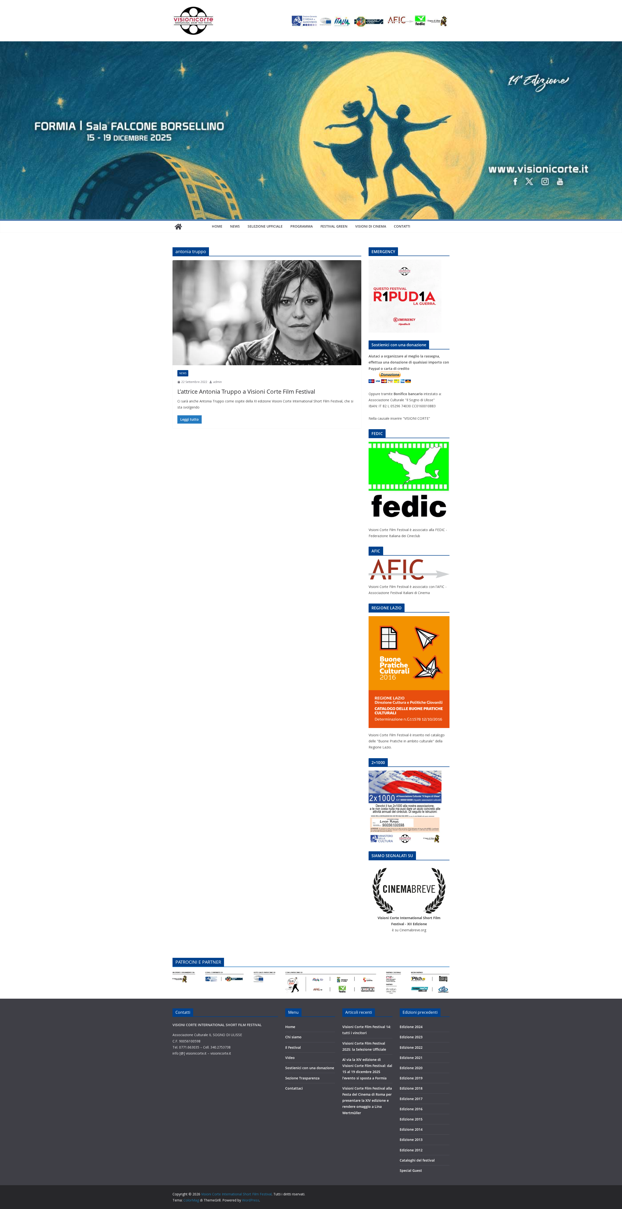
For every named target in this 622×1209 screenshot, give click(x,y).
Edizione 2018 (411, 1088)
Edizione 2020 (411, 1068)
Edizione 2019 (411, 1078)
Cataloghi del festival (417, 1160)
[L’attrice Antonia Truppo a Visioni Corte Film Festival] (267, 312)
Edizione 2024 (411, 1026)
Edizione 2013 (411, 1139)
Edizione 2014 (411, 1129)
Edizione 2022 (411, 1047)
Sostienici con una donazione (309, 1068)
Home (217, 226)
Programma (301, 226)
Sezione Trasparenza (302, 1078)
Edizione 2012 (411, 1150)
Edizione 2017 (411, 1098)
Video (290, 1057)
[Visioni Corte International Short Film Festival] (311, 44)
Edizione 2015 (411, 1119)
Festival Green (333, 226)
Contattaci (294, 1088)
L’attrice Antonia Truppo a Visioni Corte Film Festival (246, 391)
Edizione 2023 (411, 1037)
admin (217, 382)
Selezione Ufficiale (265, 226)
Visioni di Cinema (370, 226)
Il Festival (293, 1047)
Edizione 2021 (411, 1057)
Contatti (402, 226)
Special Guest (411, 1170)
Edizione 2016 (411, 1109)
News (235, 226)
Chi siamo (293, 1037)
